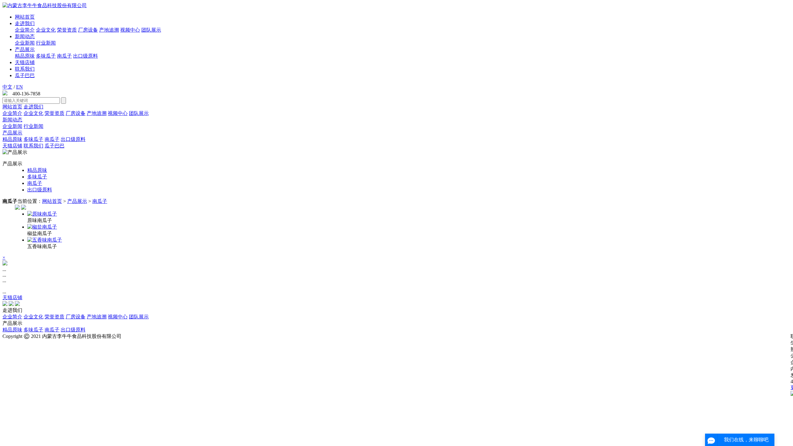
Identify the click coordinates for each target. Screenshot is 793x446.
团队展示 (151, 30)
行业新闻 (46, 43)
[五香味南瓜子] (409, 240)
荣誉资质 (67, 30)
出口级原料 (85, 56)
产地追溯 (109, 30)
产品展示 (25, 49)
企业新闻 (25, 43)
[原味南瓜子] (409, 214)
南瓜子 (64, 56)
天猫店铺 (25, 62)
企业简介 (25, 30)
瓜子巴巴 (25, 75)
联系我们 (25, 69)
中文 (7, 87)
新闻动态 (25, 36)
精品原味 (25, 56)
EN (19, 87)
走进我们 (25, 23)
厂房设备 (88, 30)
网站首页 (25, 17)
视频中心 (130, 30)
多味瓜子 (46, 56)
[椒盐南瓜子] (409, 227)
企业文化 (46, 30)
